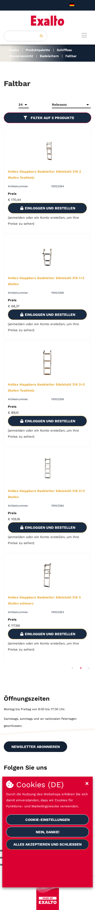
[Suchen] (41, 36)
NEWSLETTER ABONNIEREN (35, 747)
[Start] (47, 20)
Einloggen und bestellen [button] (49, 208)
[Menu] (84, 35)
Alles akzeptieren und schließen (47, 844)
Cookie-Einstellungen (47, 820)
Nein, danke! (47, 832)
